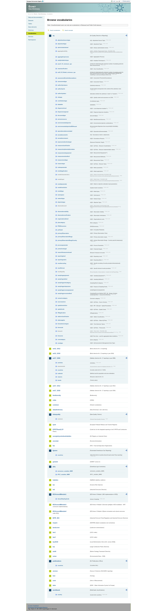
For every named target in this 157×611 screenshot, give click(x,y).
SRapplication (62, 312)
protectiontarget (62, 248)
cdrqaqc (60, 97)
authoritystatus (62, 93)
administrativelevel (63, 47)
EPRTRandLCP (58, 429)
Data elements (32, 27)
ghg (54, 466)
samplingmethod (62, 279)
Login (114, 1)
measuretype (61, 163)
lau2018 (55, 542)
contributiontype (62, 101)
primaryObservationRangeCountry (67, 240)
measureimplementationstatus (66, 149)
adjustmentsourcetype (64, 40)
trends (59, 380)
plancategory (61, 222)
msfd (54, 551)
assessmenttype (62, 81)
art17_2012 (56, 386)
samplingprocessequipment (65, 290)
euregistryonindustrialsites (62, 436)
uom (54, 580)
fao (54, 445)
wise (54, 585)
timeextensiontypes (63, 323)
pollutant (60, 230)
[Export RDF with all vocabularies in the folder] (126, 36)
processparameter (63, 245)
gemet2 (55, 462)
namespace (61, 195)
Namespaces (32, 39)
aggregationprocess (63, 57)
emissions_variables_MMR (65, 471)
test (54, 576)
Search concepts (69, 30)
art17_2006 (56, 358)
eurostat (55, 441)
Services (30, 36)
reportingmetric (62, 259)
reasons (60, 377)
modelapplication (63, 171)
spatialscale (61, 309)
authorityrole (61, 89)
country (60, 594)
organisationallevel (63, 219)
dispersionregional (63, 112)
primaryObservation (63, 233)
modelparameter (62, 184)
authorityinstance (62, 85)
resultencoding (62, 263)
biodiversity (57, 395)
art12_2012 (56, 348)
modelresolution (62, 187)
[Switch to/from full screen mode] (120, 1)
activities (60, 362)
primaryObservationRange (65, 236)
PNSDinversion (62, 226)
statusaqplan (61, 320)
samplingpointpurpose (64, 286)
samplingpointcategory (64, 282)
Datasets (30, 20)
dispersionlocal (62, 108)
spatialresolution (62, 305)
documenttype (62, 115)
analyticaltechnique (63, 60)
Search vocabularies (55, 30)
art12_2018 (56, 353)
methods (60, 373)
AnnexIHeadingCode (63, 499)
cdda (54, 400)
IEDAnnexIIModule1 (59, 494)
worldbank (56, 590)
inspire (55, 523)
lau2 (54, 537)
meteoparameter (62, 167)
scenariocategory (62, 298)
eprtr (54, 424)
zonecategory (61, 339)
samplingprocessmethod (65, 293)
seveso (55, 571)
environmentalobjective (64, 122)
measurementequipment (64, 153)
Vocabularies (32, 33)
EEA (36, 1)
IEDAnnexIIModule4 (59, 511)
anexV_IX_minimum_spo (65, 64)
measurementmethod (64, 156)
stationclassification (63, 316)
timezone (60, 336)
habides (55, 480)
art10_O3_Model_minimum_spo (67, 72)
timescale (60, 327)
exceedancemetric (63, 135)
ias (54, 485)
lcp (54, 546)
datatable (60, 104)
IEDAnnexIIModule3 (59, 504)
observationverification (64, 215)
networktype (61, 198)
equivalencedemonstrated (65, 131)
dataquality (56, 414)
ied (54, 489)
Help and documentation (35, 17)
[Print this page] (117, 1)
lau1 (54, 532)
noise (55, 556)
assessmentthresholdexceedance (67, 78)
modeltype (61, 191)
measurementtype (63, 160)
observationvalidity (63, 211)
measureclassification (64, 145)
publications (57, 561)
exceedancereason (63, 138)
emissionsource (62, 119)
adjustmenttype (62, 43)
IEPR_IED (56, 518)
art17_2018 (56, 390)
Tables (30, 23)
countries (60, 370)
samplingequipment (63, 275)
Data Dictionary (42, 14)
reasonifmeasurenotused (65, 252)
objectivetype (61, 202)
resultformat (61, 268)
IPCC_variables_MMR (64, 474)
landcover (56, 527)
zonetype (60, 343)
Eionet (35, 14)
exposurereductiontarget (64, 142)
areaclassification (63, 68)
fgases (55, 450)
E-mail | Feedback (33, 605)
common (56, 405)
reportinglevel (62, 256)
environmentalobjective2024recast (67, 126)
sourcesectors (62, 302)
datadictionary (58, 409)
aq (53, 35)
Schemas (31, 30)
